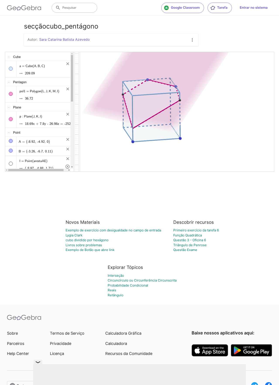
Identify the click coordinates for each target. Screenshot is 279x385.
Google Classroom (185, 7)
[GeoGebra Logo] (24, 7)
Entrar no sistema (254, 7)
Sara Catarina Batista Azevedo (64, 39)
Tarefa (222, 7)
